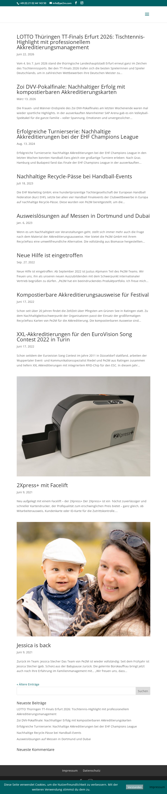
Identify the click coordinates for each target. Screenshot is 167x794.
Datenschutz (91, 770)
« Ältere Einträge (28, 684)
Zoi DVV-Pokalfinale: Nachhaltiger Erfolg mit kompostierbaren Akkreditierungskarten (71, 89)
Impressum (70, 770)
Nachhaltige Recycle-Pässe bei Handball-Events (74, 176)
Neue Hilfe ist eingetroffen (50, 255)
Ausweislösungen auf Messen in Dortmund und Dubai (83, 215)
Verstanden (135, 787)
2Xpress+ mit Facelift (42, 485)
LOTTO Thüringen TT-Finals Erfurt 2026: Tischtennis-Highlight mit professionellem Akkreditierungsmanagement (81, 42)
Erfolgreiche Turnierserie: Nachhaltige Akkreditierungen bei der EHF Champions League (77, 134)
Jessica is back (34, 645)
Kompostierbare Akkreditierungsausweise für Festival (83, 294)
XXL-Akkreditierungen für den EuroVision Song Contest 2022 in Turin (74, 336)
